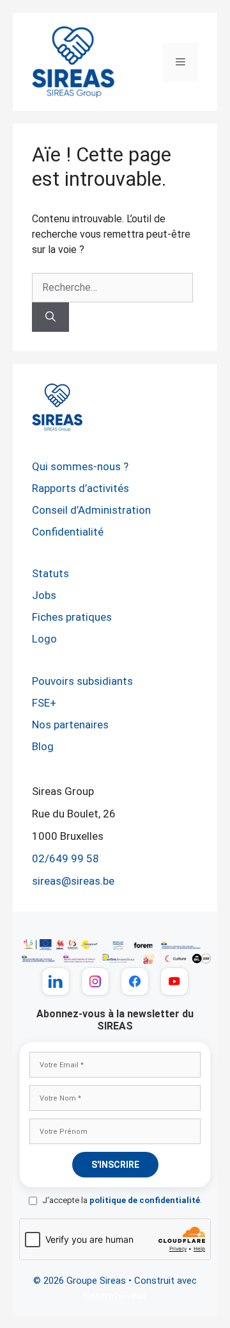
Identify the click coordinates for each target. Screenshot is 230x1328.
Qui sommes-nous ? (80, 466)
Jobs (44, 595)
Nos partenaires (70, 724)
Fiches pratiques (72, 617)
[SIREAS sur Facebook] (135, 981)
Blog (43, 746)
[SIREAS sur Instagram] (95, 981)
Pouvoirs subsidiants (82, 681)
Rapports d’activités (80, 488)
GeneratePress (115, 1295)
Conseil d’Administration (91, 510)
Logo (44, 638)
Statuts (50, 573)
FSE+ (44, 702)
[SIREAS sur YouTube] (174, 981)
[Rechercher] (50, 317)
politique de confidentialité (144, 1200)
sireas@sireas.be (73, 880)
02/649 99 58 (65, 858)
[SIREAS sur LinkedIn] (56, 981)
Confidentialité (67, 531)
